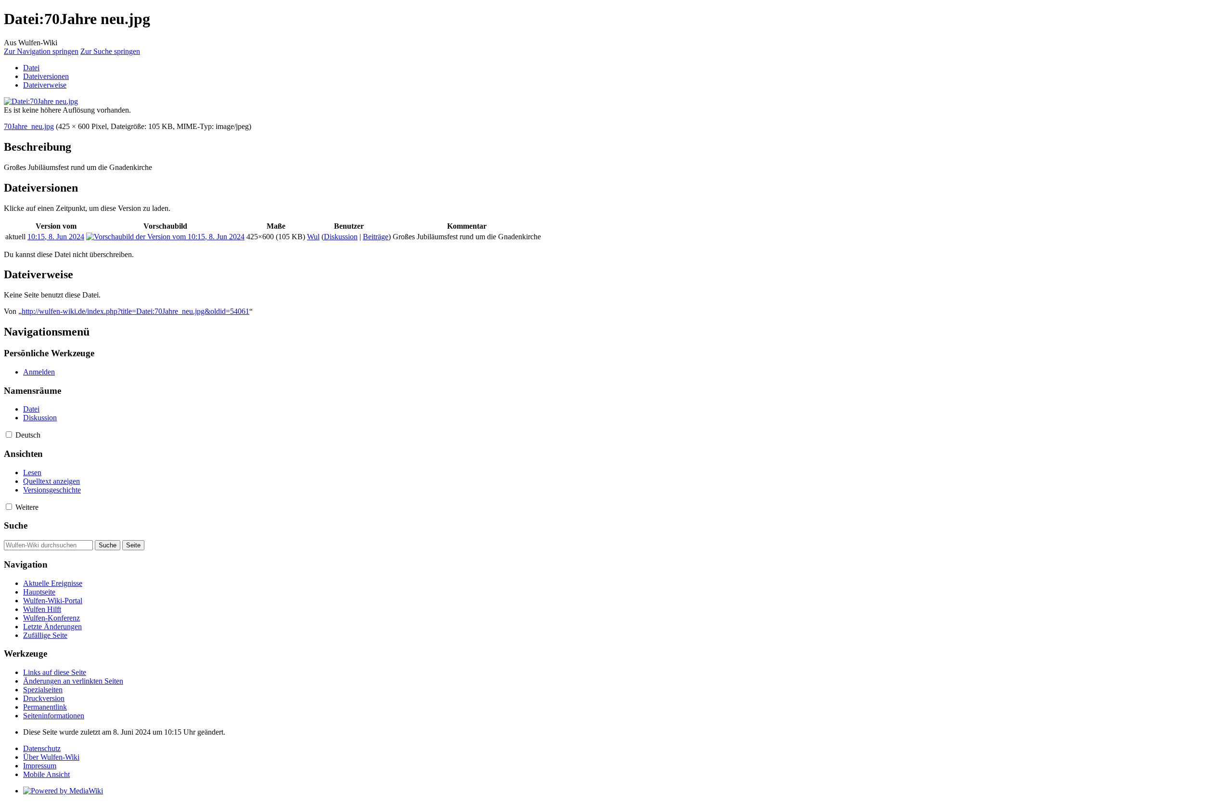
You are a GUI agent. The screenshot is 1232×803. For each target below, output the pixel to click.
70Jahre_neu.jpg (29, 126)
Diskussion (341, 237)
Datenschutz (42, 748)
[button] (9, 434)
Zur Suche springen (110, 51)
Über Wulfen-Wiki (51, 757)
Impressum (39, 766)
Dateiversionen (46, 76)
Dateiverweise (44, 85)
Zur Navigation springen (41, 51)
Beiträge (375, 237)
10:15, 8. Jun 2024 (55, 237)
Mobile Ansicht (46, 774)
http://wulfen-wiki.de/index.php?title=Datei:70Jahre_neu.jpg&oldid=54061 (135, 311)
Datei (31, 68)
